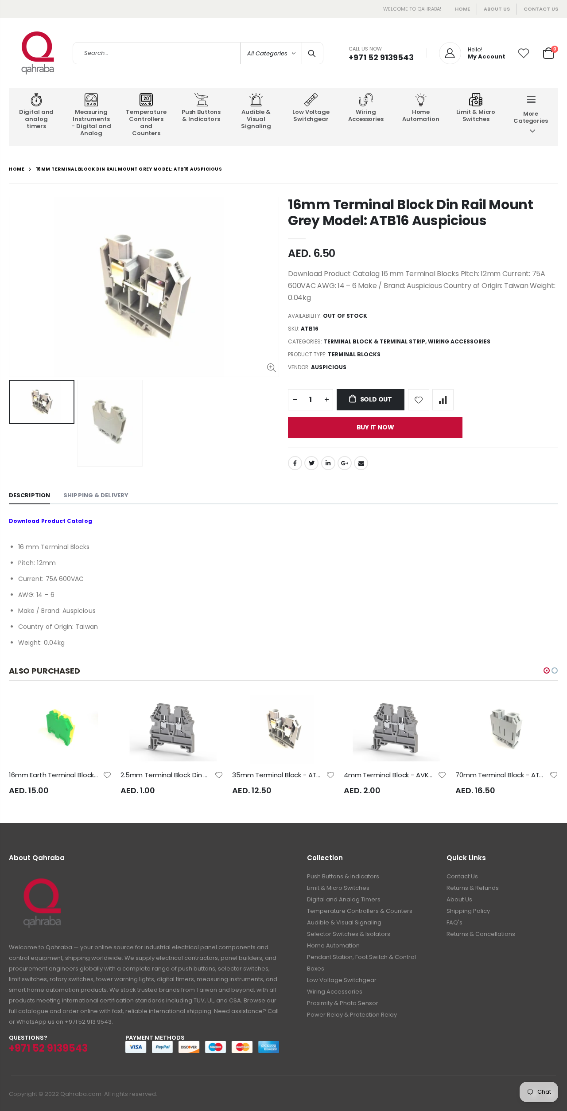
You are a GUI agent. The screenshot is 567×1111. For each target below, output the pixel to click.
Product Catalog (66, 521)
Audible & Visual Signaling (344, 922)
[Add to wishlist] (418, 399)
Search (312, 53)
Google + (345, 463)
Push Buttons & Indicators (343, 876)
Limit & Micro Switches (338, 888)
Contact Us (541, 8)
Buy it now (375, 427)
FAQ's (454, 922)
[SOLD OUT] (209, 709)
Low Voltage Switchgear (342, 980)
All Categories (267, 53)
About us (497, 8)
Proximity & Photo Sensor (342, 1003)
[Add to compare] (443, 399)
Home (462, 8)
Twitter (311, 463)
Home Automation (333, 945)
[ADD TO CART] (97, 709)
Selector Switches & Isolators (348, 934)
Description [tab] (29, 495)
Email (361, 463)
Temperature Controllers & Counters (359, 911)
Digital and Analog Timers (344, 899)
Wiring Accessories (459, 341)
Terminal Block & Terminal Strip (374, 341)
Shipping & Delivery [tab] (95, 495)
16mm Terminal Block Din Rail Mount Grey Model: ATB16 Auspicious (410, 212)
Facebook (295, 463)
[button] (547, 670)
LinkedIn (328, 463)
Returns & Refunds (473, 888)
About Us (459, 899)
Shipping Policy (468, 911)
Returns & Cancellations (481, 934)
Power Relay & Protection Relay (352, 1014)
